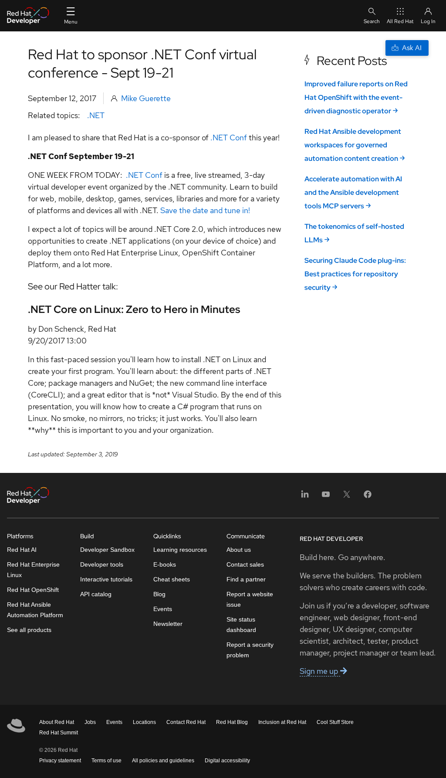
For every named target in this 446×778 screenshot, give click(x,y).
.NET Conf (228, 137)
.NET (96, 115)
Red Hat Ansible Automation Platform (35, 609)
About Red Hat (56, 722)
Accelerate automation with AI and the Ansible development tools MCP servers (353, 192)
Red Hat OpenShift (33, 589)
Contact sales (245, 564)
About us (238, 549)
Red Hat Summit (58, 733)
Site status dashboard (241, 624)
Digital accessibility (227, 761)
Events (162, 608)
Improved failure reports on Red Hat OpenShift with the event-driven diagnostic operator (356, 97)
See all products (29, 629)
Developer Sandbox (107, 549)
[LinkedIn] (305, 497)
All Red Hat (400, 21)
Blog (159, 594)
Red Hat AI (22, 549)
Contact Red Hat (186, 722)
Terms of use (106, 761)
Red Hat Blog (232, 722)
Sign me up (320, 671)
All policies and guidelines (163, 761)
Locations (144, 722)
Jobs (90, 722)
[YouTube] (326, 497)
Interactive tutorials (106, 579)
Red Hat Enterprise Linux (33, 569)
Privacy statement (60, 761)
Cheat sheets (171, 579)
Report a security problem (250, 650)
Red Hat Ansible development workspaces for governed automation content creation (352, 145)
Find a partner (246, 579)
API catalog (96, 594)
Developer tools (101, 564)
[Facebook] (367, 497)
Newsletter (167, 623)
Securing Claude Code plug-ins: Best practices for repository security (355, 274)
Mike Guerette (146, 98)
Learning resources (180, 549)
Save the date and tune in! (205, 210)
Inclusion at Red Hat (282, 722)
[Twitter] (346, 497)
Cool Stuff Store (335, 722)
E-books (164, 564)
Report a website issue (249, 599)
